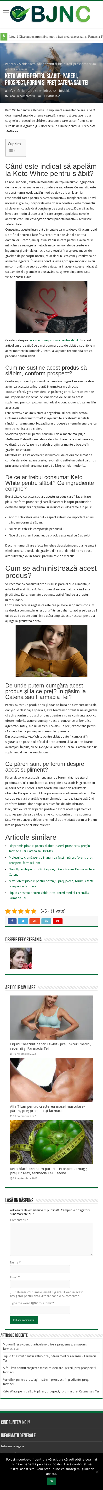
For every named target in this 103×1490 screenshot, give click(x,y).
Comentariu (19, 1220)
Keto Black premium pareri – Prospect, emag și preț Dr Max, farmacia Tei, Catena (49, 1171)
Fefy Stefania (16, 91)
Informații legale (12, 1446)
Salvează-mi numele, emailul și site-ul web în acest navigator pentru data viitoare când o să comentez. (46, 1294)
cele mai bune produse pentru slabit (53, 340)
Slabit (23, 64)
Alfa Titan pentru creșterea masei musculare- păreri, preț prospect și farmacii (47, 1108)
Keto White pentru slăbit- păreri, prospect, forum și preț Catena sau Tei (51, 1391)
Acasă (12, 64)
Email (15, 1277)
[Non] (97, 1471)
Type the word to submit (32, 1303)
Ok (51, 1481)
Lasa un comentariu (22, 96)
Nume (15, 1262)
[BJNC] (51, 13)
